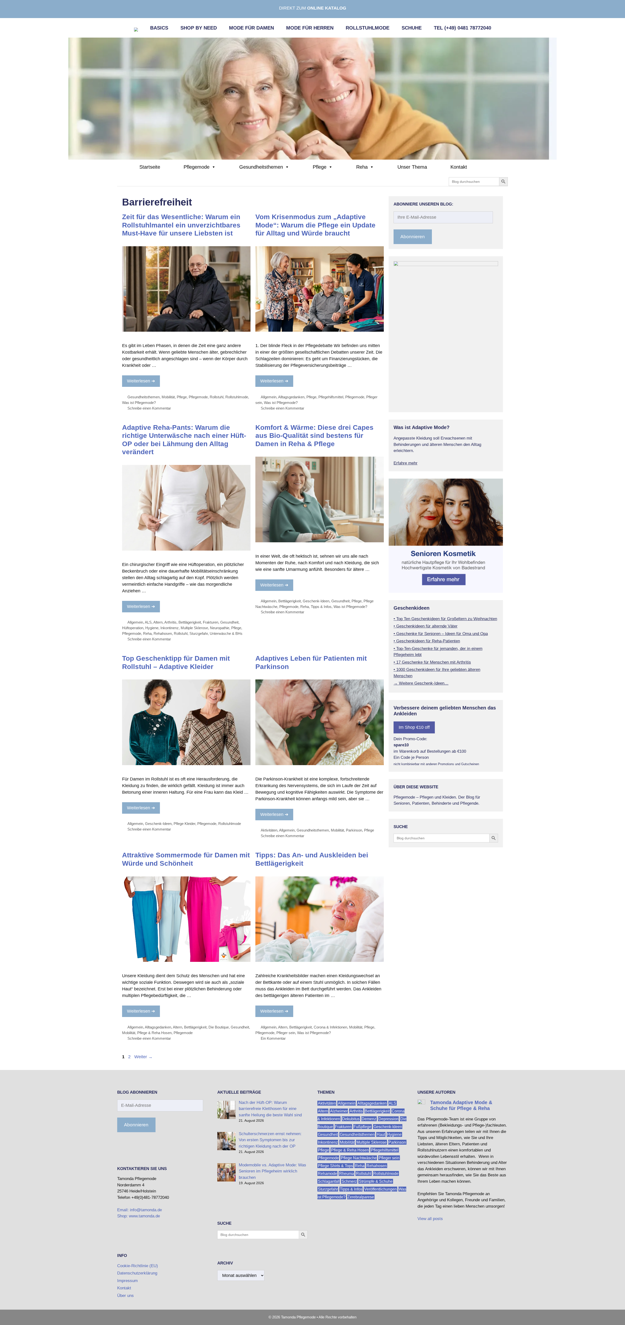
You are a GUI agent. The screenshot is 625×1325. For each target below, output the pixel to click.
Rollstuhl (216, 397)
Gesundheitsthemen (261, 167)
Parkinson (354, 830)
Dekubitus (351, 1119)
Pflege (319, 167)
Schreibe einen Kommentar (149, 408)
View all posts (430, 1218)
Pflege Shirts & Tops (335, 1166)
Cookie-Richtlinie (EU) (137, 1265)
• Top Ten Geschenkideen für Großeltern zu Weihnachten (445, 618)
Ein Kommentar (273, 1038)
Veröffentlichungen (380, 1189)
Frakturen (210, 622)
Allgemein (268, 397)
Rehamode (327, 1173)
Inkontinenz (169, 628)
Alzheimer (339, 1111)
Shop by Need (198, 28)
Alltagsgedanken (291, 397)
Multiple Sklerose (194, 628)
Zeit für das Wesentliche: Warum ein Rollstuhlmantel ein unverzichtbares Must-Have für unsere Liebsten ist (181, 225)
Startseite (149, 167)
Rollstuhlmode (367, 28)
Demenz (369, 1119)
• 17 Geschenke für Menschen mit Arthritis (432, 662)
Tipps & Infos (321, 607)
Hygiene (151, 628)
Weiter (143, 1056)
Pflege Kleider (184, 824)
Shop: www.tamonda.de (138, 1216)
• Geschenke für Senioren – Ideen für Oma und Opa (441, 633)
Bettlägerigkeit (189, 622)
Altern (158, 622)
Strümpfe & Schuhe (376, 1181)
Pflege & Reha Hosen (154, 1033)
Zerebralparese (360, 1197)
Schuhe (412, 28)
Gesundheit (229, 622)
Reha (362, 167)
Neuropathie (219, 628)
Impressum (127, 1280)
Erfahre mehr (405, 463)
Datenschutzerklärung (137, 1273)
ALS (148, 622)
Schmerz (349, 1181)
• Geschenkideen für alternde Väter (426, 626)
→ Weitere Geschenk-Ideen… (421, 683)
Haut (381, 1134)
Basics (159, 28)
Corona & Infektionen (330, 1027)
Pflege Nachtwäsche (359, 1158)
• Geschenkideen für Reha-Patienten (427, 641)
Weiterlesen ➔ (141, 381)
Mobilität (168, 397)
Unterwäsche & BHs (226, 633)
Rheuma (346, 1173)
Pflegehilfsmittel (330, 397)
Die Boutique (218, 1027)
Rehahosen (163, 633)
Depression (388, 1119)
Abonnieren (412, 236)
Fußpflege (362, 1127)
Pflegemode (196, 167)
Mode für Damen (251, 28)
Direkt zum (312, 8)
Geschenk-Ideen (316, 601)
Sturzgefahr (198, 633)
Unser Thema (412, 167)
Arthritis (170, 622)
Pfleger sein (285, 1033)
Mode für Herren (309, 28)
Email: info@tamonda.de (139, 1210)
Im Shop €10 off (414, 727)
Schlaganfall (329, 1181)
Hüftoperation (132, 628)
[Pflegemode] (312, 98)
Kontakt (458, 167)
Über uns (125, 1295)
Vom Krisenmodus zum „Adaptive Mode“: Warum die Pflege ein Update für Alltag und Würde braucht (315, 225)
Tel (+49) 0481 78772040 (462, 28)
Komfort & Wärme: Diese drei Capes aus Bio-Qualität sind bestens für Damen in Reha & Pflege (314, 436)
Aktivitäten (269, 830)
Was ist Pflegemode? (139, 403)
